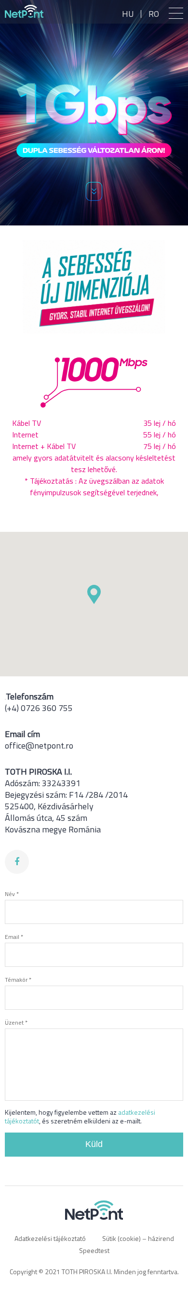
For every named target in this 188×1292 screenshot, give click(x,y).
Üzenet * (16, 1022)
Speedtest (94, 1250)
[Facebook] (17, 862)
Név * (12, 893)
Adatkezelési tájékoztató (50, 1238)
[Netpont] (24, 11)
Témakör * (18, 979)
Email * (14, 936)
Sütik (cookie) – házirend (138, 1238)
